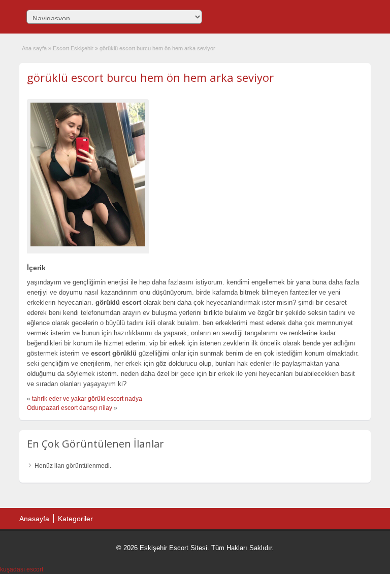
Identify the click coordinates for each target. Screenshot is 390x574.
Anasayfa (34, 519)
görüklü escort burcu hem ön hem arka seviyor (150, 77)
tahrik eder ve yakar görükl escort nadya (87, 398)
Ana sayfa (34, 48)
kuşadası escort (21, 569)
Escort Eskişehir (73, 48)
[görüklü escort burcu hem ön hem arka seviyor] (87, 174)
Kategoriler (75, 519)
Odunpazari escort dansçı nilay (69, 407)
